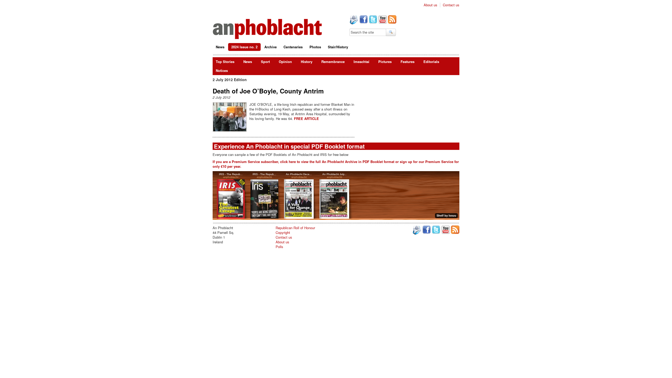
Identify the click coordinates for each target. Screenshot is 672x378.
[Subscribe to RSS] (391, 20)
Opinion (285, 61)
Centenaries (293, 46)
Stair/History (338, 46)
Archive (270, 46)
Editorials (431, 61)
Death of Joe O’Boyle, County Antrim (268, 90)
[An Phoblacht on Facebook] (363, 20)
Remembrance (333, 61)
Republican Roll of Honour (295, 227)
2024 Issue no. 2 (244, 46)
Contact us (451, 5)
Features (407, 61)
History (306, 61)
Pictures (385, 61)
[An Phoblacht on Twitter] (372, 20)
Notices (222, 70)
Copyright (283, 232)
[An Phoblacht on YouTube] (382, 20)
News (220, 46)
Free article (306, 118)
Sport (265, 61)
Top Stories (225, 61)
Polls (279, 246)
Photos (315, 46)
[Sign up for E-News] (353, 20)
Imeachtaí (361, 61)
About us (430, 5)
